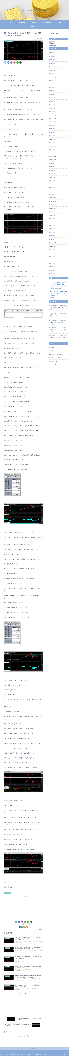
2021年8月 (52, 253)
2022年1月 (52, 235)
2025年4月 (52, 101)
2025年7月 (52, 90)
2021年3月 (52, 270)
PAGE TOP (35, 1048)
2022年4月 (52, 225)
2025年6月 (52, 94)
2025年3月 (52, 104)
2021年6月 (52, 260)
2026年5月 (52, 56)
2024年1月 (52, 153)
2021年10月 (53, 246)
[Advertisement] (23, 68)
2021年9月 (52, 249)
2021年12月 (53, 239)
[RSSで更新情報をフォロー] (26, 927)
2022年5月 (52, 222)
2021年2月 (52, 273)
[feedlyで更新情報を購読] (23, 927)
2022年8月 (52, 211)
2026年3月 (52, 63)
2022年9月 (52, 208)
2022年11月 (53, 201)
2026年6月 (52, 52)
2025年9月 (52, 84)
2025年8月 (52, 87)
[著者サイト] (20, 927)
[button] (66, 34)
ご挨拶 (51, 351)
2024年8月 (52, 128)
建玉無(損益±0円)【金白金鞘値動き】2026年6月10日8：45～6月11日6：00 (59, 322)
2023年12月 (53, 156)
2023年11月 (53, 159)
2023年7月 (52, 173)
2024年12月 (53, 115)
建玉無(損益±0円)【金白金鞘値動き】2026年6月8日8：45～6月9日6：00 (58, 337)
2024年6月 (52, 135)
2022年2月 (52, 232)
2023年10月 (53, 163)
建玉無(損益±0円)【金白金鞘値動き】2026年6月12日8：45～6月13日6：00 (58, 307)
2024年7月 (52, 132)
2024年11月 (53, 118)
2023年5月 (52, 180)
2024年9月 (52, 125)
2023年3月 (52, 187)
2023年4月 (52, 184)
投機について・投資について (57, 357)
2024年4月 (52, 142)
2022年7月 (52, 215)
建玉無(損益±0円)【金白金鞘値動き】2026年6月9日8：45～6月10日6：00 (58, 329)
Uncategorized (53, 347)
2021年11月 (53, 242)
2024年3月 (52, 146)
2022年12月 (53, 197)
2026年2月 (52, 66)
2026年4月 (52, 59)
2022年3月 (52, 228)
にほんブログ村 (52, 45)
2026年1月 (52, 70)
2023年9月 (52, 166)
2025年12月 (53, 73)
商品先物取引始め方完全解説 (57, 354)
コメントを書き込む (23, 1036)
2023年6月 (52, 177)
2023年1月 (52, 194)
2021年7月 (52, 256)
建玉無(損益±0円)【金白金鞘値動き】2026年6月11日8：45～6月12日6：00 (59, 315)
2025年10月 (53, 80)
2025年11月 (53, 77)
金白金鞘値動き (8, 893)
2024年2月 (52, 149)
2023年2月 (52, 191)
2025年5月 (52, 97)
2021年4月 (52, 266)
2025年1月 (52, 111)
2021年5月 (52, 263)
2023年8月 (52, 170)
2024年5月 (52, 139)
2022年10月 (53, 204)
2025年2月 (52, 108)
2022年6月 (52, 218)
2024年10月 (53, 122)
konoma (58, 288)
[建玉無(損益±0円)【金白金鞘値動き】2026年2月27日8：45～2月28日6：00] (11, 62)
